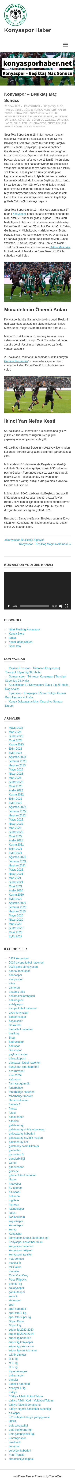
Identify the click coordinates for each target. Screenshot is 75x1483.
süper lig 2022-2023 (43, 120)
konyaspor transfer (20, 1254)
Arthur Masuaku (60, 247)
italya (12, 1212)
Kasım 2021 (16, 844)
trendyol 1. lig (17, 1388)
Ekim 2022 (15, 798)
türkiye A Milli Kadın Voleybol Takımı (31, 1400)
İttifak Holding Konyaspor (24, 629)
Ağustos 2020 (17, 902)
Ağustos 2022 (17, 807)
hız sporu (14, 1192)
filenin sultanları (18, 1100)
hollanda (14, 1196)
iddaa (12, 637)
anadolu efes (17, 991)
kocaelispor (16, 1225)
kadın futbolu (17, 1217)
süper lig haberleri (20, 1337)
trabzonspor (16, 1375)
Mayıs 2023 (16, 769)
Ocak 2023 (15, 786)
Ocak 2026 (15, 740)
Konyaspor (21, 113)
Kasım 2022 (16, 794)
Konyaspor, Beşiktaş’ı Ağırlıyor (25, 539)
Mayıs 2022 (16, 819)
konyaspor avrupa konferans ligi (28, 1237)
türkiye (13, 1392)
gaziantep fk (16, 1154)
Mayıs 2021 (16, 869)
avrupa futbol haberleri (23, 1008)
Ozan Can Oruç (18, 1275)
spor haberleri (43, 116)
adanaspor (15, 975)
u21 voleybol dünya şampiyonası (29, 1417)
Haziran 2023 (17, 765)
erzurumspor (16, 1071)
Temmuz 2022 (17, 811)
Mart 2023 (15, 777)
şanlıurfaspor (17, 1292)
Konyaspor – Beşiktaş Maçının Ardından (44, 544)
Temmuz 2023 (17, 761)
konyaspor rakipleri (18, 116)
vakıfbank (15, 1442)
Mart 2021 (15, 877)
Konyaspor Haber (27, 30)
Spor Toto (15, 646)
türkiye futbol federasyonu (25, 1404)
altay (12, 983)
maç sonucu (16, 1258)
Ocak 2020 (15, 932)
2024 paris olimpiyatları (23, 966)
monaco (14, 1271)
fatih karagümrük (19, 1083)
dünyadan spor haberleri (24, 1066)
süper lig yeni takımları (29, 126)
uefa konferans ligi (20, 1429)
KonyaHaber (32, 106)
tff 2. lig (13, 1363)
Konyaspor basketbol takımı (26, 1242)
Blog (60, 106)
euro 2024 (15, 1075)
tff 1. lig (13, 1358)
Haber (62, 109)
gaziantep (15, 1150)
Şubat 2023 (16, 782)
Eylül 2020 (15, 898)
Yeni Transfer (17, 1454)
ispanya (14, 1204)
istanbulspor (16, 1208)
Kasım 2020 (16, 894)
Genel (19, 109)
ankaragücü (16, 1000)
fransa (13, 1108)
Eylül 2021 (15, 852)
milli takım (15, 1267)
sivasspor (15, 1300)
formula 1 (14, 1104)
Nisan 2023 (16, 773)
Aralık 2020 (16, 890)
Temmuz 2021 (17, 861)
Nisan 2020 (16, 919)
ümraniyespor (17, 1438)
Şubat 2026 (16, 736)
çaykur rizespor (18, 1054)
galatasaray (16, 1125)
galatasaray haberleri (22, 1133)
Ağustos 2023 (17, 756)
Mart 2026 (15, 731)
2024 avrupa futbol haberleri (26, 962)
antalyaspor (16, 1004)
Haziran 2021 (17, 865)
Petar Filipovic (18, 1279)
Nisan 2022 (16, 823)
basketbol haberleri (21, 1029)
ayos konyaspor (18, 1012)
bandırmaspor (17, 1016)
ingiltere (14, 1200)
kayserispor (16, 1221)
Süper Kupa (16, 1321)
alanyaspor (16, 979)
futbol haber (16, 1116)
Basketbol (15, 1025)
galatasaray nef (18, 1141)
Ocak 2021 (15, 886)
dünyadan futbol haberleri (24, 1062)
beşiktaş (50, 106)
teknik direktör (17, 1354)
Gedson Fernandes (16, 361)
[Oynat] (8, 606)
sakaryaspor (16, 1287)
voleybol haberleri (20, 1450)
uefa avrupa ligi (18, 1425)
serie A (13, 1296)
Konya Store (16, 633)
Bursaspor (15, 1050)
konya (9, 113)
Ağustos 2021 (17, 857)
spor (11, 1304)
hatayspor (15, 1183)
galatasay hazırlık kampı (24, 1146)
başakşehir (15, 1020)
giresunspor (16, 1166)
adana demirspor (19, 970)
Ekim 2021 (15, 848)
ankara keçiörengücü (22, 995)
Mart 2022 (15, 827)
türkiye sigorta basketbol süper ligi (30, 1408)
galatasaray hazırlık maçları (26, 1137)
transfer (13, 1379)
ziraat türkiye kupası (21, 1458)
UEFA (12, 1421)
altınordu (14, 987)
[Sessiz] (60, 606)
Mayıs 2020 (16, 915)
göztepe (14, 1171)
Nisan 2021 (16, 873)
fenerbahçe (16, 1087)
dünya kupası (17, 1058)
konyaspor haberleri (44, 113)
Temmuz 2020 (17, 907)
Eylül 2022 (15, 802)
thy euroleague (18, 1371)
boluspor (14, 1046)
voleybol (14, 1446)
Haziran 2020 (17, 911)
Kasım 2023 (16, 744)
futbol (9, 109)
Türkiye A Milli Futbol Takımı (26, 1396)
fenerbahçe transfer (21, 1096)
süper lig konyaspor (32, 123)
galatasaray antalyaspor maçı (27, 1129)
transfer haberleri (19, 1383)
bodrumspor (16, 1041)
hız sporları (15, 1187)
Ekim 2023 (15, 748)
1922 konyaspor (19, 958)
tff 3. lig (13, 1367)
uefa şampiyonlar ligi (22, 1433)
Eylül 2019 (15, 936)
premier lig (15, 1283)
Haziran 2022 (17, 815)
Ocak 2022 (15, 836)
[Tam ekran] (66, 606)
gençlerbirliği (17, 1158)
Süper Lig (24, 120)
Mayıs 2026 (16, 727)
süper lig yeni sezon (21, 1346)
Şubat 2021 (16, 882)
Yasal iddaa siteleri (20, 641)
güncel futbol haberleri (40, 109)
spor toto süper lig (20, 1317)
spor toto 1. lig (17, 1312)
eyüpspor (14, 1079)
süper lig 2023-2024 (21, 1333)
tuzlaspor (14, 1413)
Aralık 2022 (16, 790)
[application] (37, 591)
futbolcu (14, 1121)
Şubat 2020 (16, 928)
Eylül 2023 (15, 752)
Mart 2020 (15, 923)
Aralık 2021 (16, 840)
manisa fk (15, 1262)
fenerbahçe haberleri (22, 1091)
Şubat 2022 (16, 832)
